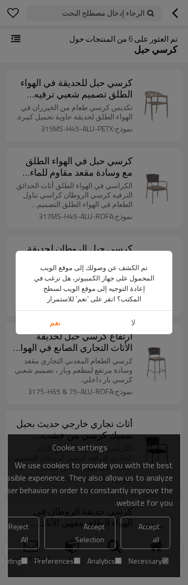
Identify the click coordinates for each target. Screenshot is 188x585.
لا (133, 322)
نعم (55, 322)
